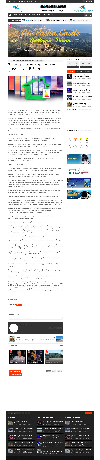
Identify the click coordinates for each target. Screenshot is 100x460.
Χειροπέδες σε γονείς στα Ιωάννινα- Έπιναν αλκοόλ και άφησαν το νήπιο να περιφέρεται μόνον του (23, 437)
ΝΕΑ (11, 71)
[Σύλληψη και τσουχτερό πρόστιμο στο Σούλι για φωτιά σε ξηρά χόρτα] (10, 444)
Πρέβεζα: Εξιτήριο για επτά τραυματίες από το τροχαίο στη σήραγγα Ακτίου (23, 429)
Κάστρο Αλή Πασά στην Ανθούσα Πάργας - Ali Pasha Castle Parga (50, 50)
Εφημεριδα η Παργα (34, 14)
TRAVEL (35, 1)
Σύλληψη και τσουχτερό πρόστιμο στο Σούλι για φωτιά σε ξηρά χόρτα (23, 443)
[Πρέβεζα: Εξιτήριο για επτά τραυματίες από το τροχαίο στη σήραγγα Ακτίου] (10, 430)
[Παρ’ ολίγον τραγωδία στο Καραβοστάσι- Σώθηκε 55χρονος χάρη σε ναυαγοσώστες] (10, 451)
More (61, 345)
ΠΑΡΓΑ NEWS (16, 14)
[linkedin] (61, 328)
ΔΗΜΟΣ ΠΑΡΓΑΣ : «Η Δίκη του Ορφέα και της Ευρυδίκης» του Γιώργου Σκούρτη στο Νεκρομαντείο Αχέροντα (82, 76)
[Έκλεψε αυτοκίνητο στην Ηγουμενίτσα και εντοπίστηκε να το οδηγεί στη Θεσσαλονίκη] (47, 20)
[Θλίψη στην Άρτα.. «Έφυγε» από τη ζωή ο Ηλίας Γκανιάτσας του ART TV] (35, 357)
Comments (88, 71)
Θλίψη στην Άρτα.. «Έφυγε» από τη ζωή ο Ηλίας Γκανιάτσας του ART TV (35, 362)
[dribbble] (59, 328)
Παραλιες (18, 1)
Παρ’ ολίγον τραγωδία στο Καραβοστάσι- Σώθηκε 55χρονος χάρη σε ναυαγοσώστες (24, 450)
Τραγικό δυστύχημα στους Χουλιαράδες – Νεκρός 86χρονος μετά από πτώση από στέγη (82, 105)
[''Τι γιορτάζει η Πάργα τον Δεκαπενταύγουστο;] (10, 423)
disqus (54, 371)
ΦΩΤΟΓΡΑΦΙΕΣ (30, 1)
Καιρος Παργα (79, 133)
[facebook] (52, 328)
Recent (71, 71)
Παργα (13, 1)
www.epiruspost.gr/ (12, 299)
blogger (49, 371)
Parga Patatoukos (21, 457)
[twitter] (50, 328)
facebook (59, 371)
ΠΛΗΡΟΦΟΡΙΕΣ (47, 14)
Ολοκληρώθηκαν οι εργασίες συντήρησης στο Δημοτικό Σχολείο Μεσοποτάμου (81, 83)
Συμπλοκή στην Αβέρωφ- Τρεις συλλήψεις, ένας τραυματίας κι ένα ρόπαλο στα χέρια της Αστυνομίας (81, 90)
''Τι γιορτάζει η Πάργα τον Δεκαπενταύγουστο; (20, 422)
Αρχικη (9, 1)
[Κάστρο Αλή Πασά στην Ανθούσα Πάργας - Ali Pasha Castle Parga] (50, 40)
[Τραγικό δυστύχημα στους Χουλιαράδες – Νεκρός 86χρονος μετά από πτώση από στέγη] (71, 20)
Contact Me (89, 413)
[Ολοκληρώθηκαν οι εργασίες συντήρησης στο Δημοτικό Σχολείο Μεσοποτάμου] (69, 83)
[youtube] (57, 328)
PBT (91, 457)
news (27, 20)
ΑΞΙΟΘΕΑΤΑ (23, 1)
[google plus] (54, 328)
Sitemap (40, 1)
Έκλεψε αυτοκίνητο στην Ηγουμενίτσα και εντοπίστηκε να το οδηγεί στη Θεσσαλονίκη (82, 98)
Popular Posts (80, 72)
